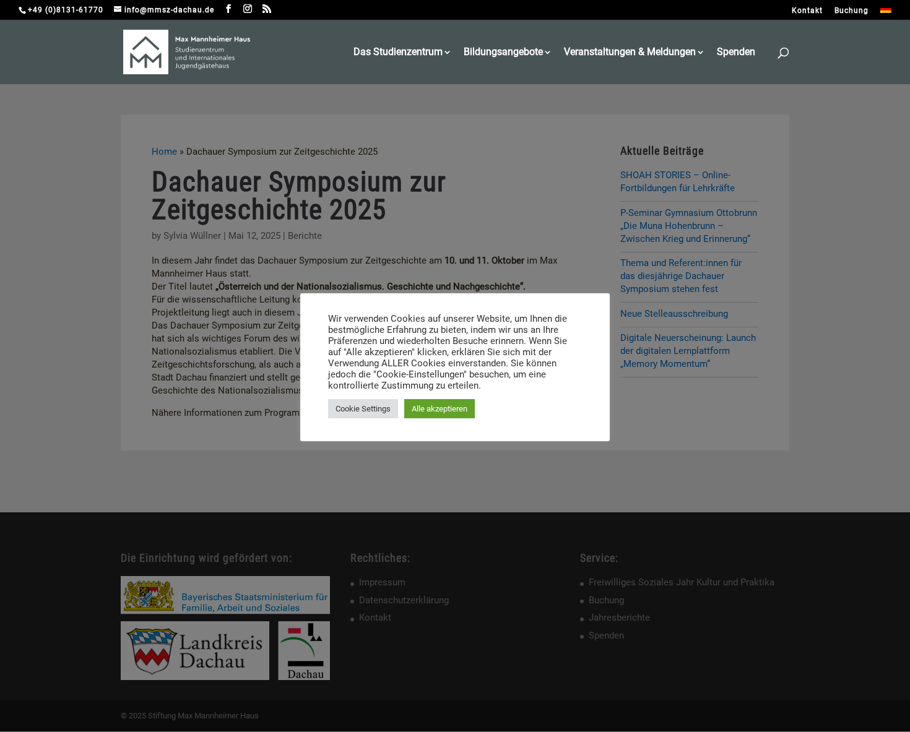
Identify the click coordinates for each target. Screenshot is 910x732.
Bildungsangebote (503, 53)
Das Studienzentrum (398, 53)
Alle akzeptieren (439, 408)
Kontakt (807, 11)
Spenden (736, 53)
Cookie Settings (363, 408)
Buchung (851, 11)
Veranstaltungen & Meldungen (630, 53)
